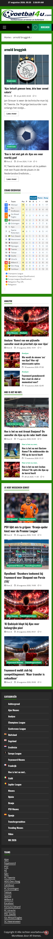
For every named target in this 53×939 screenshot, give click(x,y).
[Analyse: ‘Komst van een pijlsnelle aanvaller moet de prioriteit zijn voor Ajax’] (26, 321)
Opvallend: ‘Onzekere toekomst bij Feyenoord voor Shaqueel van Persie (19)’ (24, 577)
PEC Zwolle (10, 914)
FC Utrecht (10, 910)
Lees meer (13, 114)
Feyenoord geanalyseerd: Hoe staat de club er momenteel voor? (12, 378)
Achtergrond (14, 704)
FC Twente (9, 877)
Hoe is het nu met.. (15, 424)
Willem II (8, 899)
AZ (5, 870)
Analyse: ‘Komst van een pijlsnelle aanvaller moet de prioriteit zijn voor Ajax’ (26, 342)
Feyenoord (10, 863)
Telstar (8, 892)
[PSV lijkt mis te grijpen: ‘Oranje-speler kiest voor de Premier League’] (26, 508)
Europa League (14, 753)
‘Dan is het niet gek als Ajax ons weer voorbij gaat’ (26, 135)
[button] (4, 27)
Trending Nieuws (15, 827)
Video (10, 834)
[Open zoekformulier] (28, 27)
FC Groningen (11, 888)
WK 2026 (12, 840)
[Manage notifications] (46, 932)
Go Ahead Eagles (13, 917)
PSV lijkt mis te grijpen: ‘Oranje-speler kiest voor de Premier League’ (26, 529)
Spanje (11, 815)
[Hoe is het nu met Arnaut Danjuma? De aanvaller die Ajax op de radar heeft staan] (26, 413)
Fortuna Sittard (12, 906)
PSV (6, 866)
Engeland (12, 741)
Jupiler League (14, 784)
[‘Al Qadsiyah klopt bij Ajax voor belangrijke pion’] (26, 605)
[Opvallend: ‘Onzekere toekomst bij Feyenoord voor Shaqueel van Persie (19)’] (26, 554)
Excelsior (9, 903)
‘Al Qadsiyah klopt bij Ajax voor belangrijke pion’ (21, 626)
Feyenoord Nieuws (15, 565)
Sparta (7, 895)
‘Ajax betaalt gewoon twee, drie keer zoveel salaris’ (26, 70)
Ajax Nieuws (12, 333)
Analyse (23, 333)
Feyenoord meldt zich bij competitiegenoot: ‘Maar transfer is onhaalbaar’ (24, 674)
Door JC (9, 96)
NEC (6, 874)
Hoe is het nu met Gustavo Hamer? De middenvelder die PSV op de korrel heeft (12, 451)
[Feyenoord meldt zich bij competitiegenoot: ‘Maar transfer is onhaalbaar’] (26, 651)
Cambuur (9, 885)
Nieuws (11, 790)
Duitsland (12, 735)
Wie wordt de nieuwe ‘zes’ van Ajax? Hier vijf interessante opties (12, 360)
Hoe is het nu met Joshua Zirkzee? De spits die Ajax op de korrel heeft (12, 469)
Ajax (6, 859)
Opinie (11, 796)
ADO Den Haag (12, 881)
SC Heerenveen (12, 921)
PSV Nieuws (12, 519)
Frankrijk (12, 766)
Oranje (11, 803)
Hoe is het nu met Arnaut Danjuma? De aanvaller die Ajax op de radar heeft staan (25, 433)
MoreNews (17, 935)
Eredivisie (11, 81)
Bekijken (45, 27)
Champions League (16, 722)
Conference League (17, 728)
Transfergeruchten (27, 519)
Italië (10, 778)
